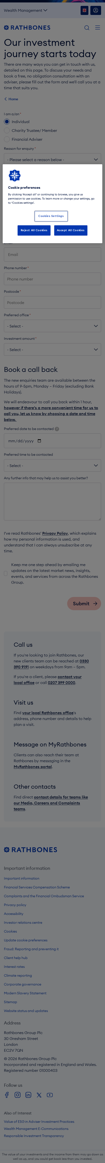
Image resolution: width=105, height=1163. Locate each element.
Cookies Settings (51, 216)
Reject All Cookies (34, 230)
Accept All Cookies (71, 230)
